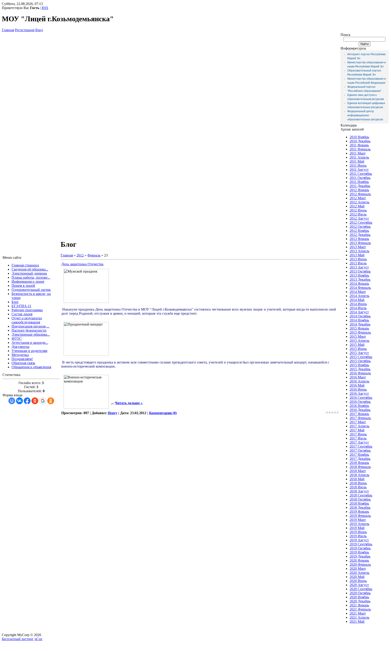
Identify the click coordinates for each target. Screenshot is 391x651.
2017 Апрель (359, 426)
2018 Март (358, 471)
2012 (80, 255)
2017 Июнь (358, 434)
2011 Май (357, 161)
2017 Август (359, 442)
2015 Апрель (359, 340)
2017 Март (358, 422)
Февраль (93, 255)
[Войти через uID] (11, 400)
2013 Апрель (359, 251)
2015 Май (357, 345)
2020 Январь (359, 560)
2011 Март (358, 153)
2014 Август (359, 312)
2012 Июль (358, 214)
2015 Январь (359, 328)
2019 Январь (359, 511)
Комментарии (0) (163, 413)
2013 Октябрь (360, 271)
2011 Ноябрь (359, 182)
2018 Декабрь (360, 507)
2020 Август (359, 585)
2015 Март (358, 336)
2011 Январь (359, 145)
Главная (8, 30)
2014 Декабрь (360, 324)
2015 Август (359, 353)
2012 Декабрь (360, 235)
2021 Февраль (360, 609)
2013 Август (359, 267)
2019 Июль (358, 536)
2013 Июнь (358, 259)
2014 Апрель (359, 296)
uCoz (38, 639)
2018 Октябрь (360, 499)
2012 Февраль (360, 194)
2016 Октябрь (360, 402)
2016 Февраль (360, 373)
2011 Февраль (360, 149)
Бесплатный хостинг (18, 639)
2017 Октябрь (360, 450)
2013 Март (358, 247)
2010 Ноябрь (359, 137)
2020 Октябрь (360, 593)
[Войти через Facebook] (27, 400)
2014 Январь (359, 283)
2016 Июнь (358, 389)
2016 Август (359, 393)
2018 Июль (358, 487)
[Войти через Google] (42, 400)
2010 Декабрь (360, 141)
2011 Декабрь (360, 186)
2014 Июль (358, 308)
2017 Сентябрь (361, 446)
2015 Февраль (360, 332)
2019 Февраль (360, 516)
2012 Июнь (358, 210)
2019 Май (357, 528)
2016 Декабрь (360, 410)
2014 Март (358, 292)
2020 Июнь (358, 581)
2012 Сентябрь (361, 222)
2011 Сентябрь (361, 174)
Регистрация (24, 30)
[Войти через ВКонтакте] (19, 400)
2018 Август (359, 491)
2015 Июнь (358, 349)
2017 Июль (358, 438)
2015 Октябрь (360, 361)
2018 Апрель (359, 475)
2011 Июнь (358, 165)
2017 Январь (359, 414)
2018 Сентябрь (361, 495)
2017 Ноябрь (359, 454)
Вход (39, 30)
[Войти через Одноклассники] (50, 400)
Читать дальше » (129, 403)
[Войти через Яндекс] (34, 400)
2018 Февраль (360, 467)
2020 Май (357, 577)
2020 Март (358, 568)
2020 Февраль (360, 564)
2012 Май (357, 206)
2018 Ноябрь (359, 503)
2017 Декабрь (360, 459)
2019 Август (359, 540)
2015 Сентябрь (361, 357)
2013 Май (357, 255)
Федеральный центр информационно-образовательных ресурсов (365, 115)
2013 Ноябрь (359, 275)
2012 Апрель (359, 202)
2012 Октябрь (360, 226)
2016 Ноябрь (359, 406)
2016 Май (357, 385)
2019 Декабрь (360, 556)
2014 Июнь (358, 304)
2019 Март (358, 520)
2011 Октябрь (360, 178)
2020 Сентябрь (361, 589)
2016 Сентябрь (361, 397)
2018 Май (357, 479)
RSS (45, 8)
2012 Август (359, 218)
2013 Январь (359, 239)
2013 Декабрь (360, 279)
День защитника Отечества (82, 264)
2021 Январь (359, 605)
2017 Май (357, 430)
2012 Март (358, 198)
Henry (112, 413)
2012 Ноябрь (359, 231)
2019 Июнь (358, 532)
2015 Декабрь (360, 369)
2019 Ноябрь (359, 552)
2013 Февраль (360, 243)
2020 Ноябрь (359, 597)
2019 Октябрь (360, 548)
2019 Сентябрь (361, 544)
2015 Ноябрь (359, 365)
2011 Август (359, 169)
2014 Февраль (360, 288)
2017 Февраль (360, 418)
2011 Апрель (359, 157)
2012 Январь (359, 190)
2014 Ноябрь (359, 320)
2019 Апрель (359, 524)
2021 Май (357, 621)
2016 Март (358, 377)
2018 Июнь (358, 483)
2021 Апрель (359, 617)
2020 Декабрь (360, 601)
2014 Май (357, 300)
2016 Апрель (359, 381)
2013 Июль (358, 263)
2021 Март (358, 613)
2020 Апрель (359, 573)
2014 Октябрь (360, 316)
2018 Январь (359, 463)
